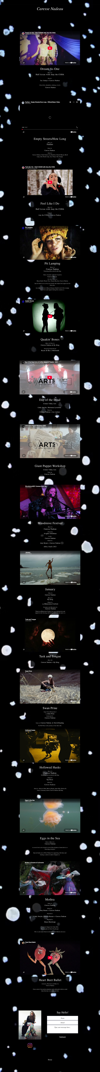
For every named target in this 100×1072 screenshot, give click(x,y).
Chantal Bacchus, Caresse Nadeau (59, 281)
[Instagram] (30, 1045)
